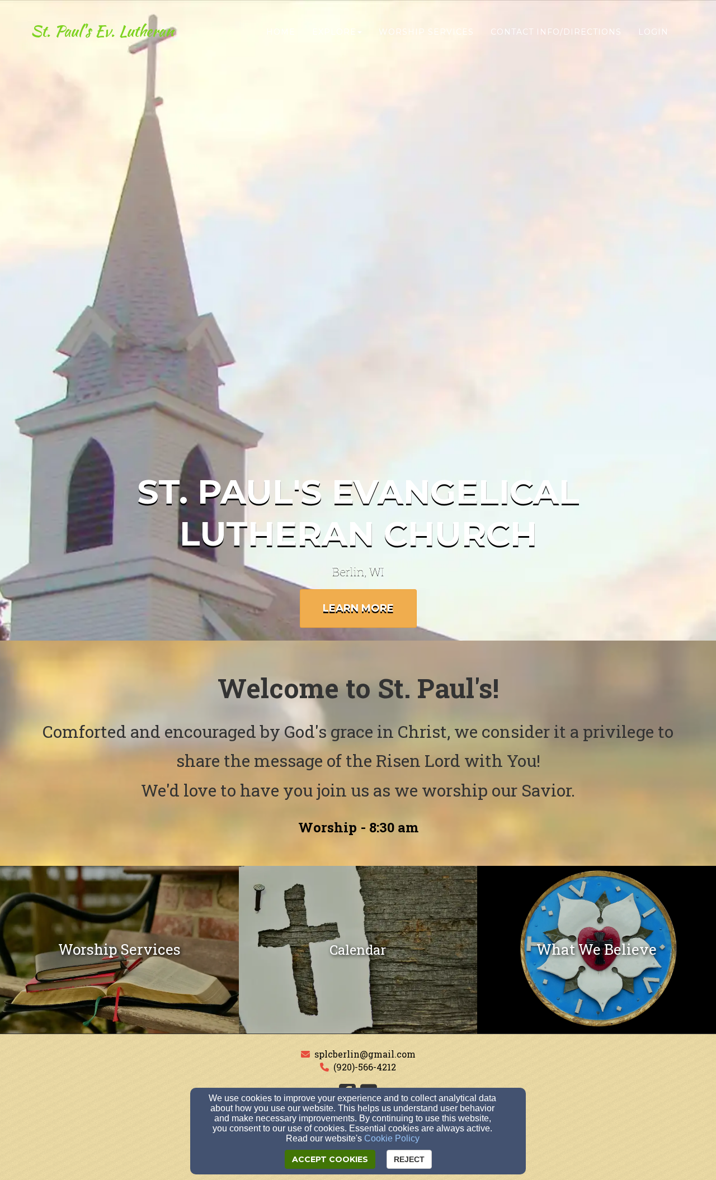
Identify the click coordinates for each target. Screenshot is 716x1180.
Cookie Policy (392, 1138)
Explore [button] (334, 32)
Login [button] (653, 32)
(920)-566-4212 (364, 1067)
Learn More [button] (358, 608)
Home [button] (280, 32)
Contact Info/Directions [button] (556, 32)
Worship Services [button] (426, 32)
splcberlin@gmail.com (365, 1054)
